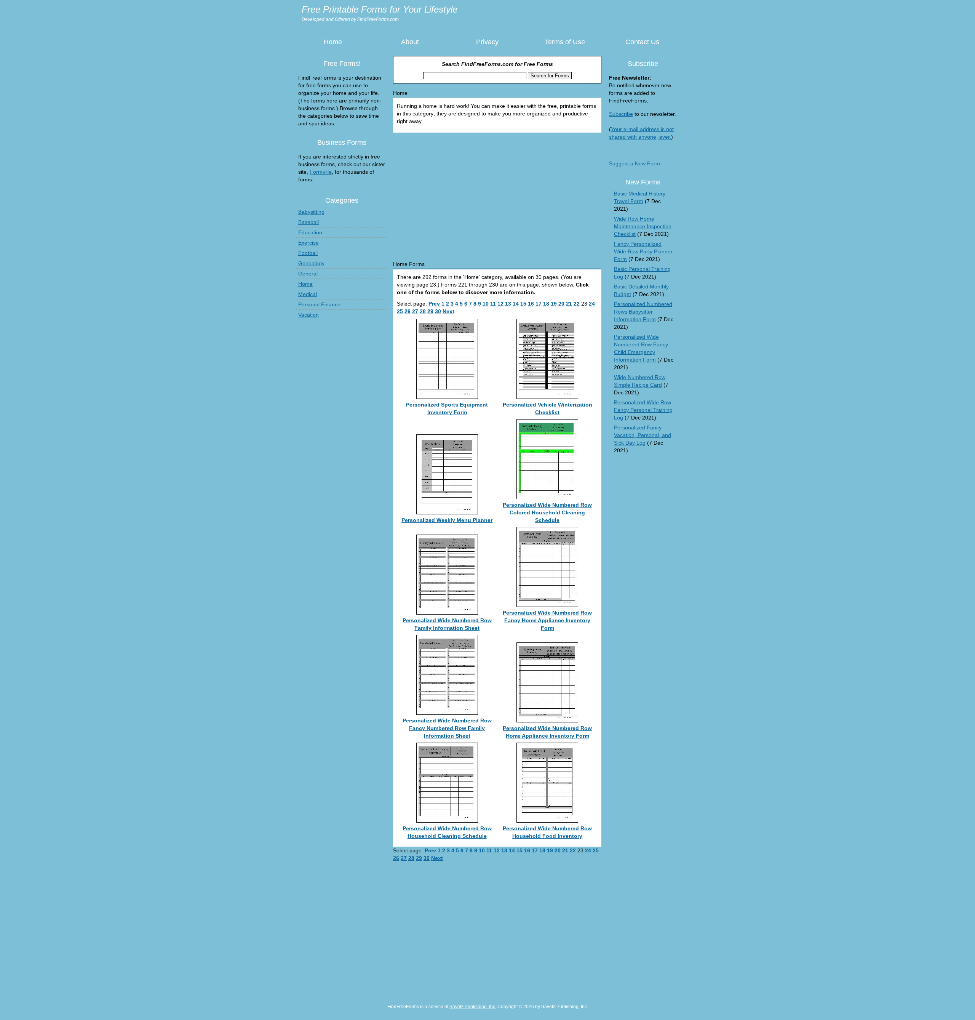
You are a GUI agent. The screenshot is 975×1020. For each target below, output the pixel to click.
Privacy (487, 42)
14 (516, 304)
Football (308, 253)
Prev (434, 304)
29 (430, 311)
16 (531, 304)
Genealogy (311, 263)
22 (577, 304)
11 (493, 304)
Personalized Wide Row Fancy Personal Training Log (643, 410)
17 (538, 304)
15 (523, 304)
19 (554, 304)
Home (333, 42)
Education (310, 232)
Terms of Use (565, 42)
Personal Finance (319, 304)
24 (592, 304)
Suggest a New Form (634, 163)
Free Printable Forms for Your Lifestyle (379, 9)
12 (500, 304)
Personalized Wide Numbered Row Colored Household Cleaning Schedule (547, 512)
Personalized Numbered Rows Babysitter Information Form (643, 311)
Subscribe (621, 114)
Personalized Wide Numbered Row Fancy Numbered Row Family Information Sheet (447, 728)
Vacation (308, 315)
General (308, 274)
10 (486, 304)
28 (423, 311)
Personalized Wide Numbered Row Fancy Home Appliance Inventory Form (547, 620)
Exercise (308, 243)
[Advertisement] (497, 193)
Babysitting (311, 212)
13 (508, 304)
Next (448, 311)
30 (438, 311)
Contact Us (642, 42)
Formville (321, 172)
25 (400, 311)
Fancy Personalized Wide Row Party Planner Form (643, 251)
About (410, 42)
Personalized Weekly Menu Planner (446, 520)
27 (415, 311)
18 (546, 304)
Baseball (308, 222)
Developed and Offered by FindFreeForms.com (350, 19)
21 (569, 304)
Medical (307, 294)
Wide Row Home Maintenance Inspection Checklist (642, 226)
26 (407, 311)
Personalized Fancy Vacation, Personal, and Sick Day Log (642, 435)
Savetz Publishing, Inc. (472, 1006)
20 (561, 304)
